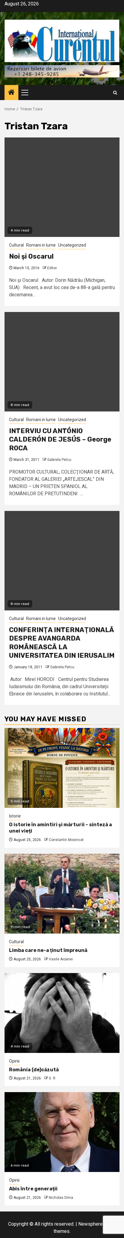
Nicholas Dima (61, 1197)
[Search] (115, 93)
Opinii (14, 1061)
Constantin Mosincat (66, 840)
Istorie (15, 816)
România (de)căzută (34, 1070)
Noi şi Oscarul (31, 256)
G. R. (52, 1078)
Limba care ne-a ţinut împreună (48, 950)
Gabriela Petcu (59, 460)
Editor (52, 268)
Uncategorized (72, 245)
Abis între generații (33, 1189)
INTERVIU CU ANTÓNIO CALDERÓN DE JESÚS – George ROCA (60, 439)
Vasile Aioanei (61, 959)
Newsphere (90, 1224)
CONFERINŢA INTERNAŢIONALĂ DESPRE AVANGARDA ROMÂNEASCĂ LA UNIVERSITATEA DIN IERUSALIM (62, 643)
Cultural (16, 245)
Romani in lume (41, 245)
